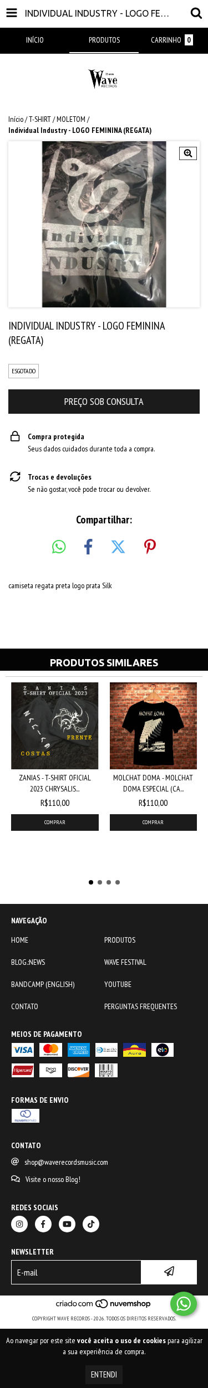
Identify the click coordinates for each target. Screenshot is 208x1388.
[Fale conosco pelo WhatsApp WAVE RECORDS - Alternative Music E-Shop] (183, 1304)
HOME (19, 940)
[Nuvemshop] (104, 1307)
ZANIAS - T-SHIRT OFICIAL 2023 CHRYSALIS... (55, 783)
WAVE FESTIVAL (125, 962)
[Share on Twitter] (118, 547)
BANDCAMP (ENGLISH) (42, 984)
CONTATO (24, 1006)
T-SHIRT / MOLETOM (57, 119)
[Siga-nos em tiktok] (91, 1224)
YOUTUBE (117, 984)
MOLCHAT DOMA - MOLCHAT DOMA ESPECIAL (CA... (153, 783)
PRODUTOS (119, 940)
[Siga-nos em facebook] (43, 1224)
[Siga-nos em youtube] (67, 1224)
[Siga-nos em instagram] (19, 1224)
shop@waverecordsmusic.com (66, 1162)
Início (15, 119)
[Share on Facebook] (88, 547)
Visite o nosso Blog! (53, 1179)
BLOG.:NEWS (28, 962)
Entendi (104, 1374)
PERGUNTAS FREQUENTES (140, 1006)
